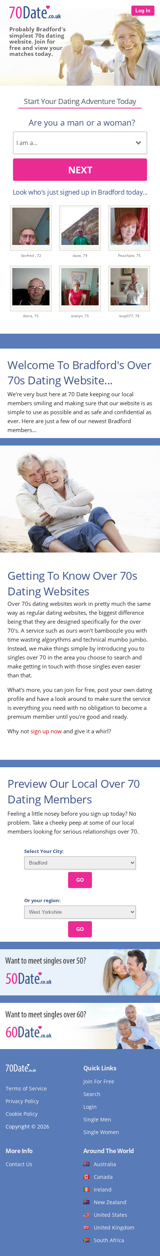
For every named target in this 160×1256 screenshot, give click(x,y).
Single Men (97, 1119)
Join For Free (98, 1081)
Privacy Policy (22, 1101)
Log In (142, 10)
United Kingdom (114, 1227)
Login (90, 1106)
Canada (103, 1176)
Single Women (101, 1132)
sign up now (46, 731)
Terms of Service (26, 1088)
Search (91, 1094)
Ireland (103, 1189)
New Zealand (110, 1202)
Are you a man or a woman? (82, 122)
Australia (105, 1164)
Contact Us (19, 1164)
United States (110, 1214)
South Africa (109, 1240)
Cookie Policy (22, 1113)
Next (80, 169)
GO (80, 880)
